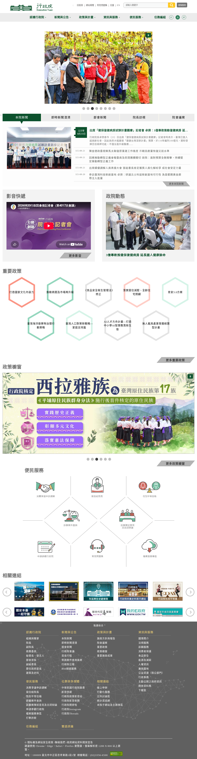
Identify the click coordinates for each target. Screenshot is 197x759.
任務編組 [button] (160, 17)
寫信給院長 (32, 692)
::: (73, 5)
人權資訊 (143, 664)
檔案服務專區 (34, 713)
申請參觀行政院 (35, 709)
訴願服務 (143, 647)
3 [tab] (96, 459)
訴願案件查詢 (34, 700)
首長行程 (67, 655)
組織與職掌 (32, 638)
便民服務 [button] (135, 17)
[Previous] (48, 68)
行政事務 (143, 677)
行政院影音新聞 (71, 700)
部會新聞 (67, 647)
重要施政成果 (105, 655)
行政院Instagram (71, 709)
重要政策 (102, 647)
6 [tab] (109, 459)
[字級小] (171, 18)
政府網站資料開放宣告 (80, 742)
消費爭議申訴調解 (36, 687)
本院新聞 (67, 638)
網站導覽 (90, 5)
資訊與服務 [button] (111, 17)
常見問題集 (102, 5)
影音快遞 (67, 692)
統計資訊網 (103, 700)
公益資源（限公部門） (151, 673)
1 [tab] (87, 459)
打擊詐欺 (31, 718)
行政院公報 (68, 664)
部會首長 (31, 660)
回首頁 (80, 5)
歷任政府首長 (34, 668)
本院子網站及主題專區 (110, 705)
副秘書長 (31, 664)
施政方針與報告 (106, 638)
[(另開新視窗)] (45, 490)
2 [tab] (92, 459)
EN (118, 5)
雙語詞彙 (68, 726)
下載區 (142, 690)
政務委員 (31, 651)
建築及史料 (32, 673)
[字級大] (184, 18)
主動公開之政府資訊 (150, 681)
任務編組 (32, 726)
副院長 (30, 647)
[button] (171, 17)
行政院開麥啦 (69, 705)
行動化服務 (103, 692)
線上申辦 (102, 687)
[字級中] (178, 18)
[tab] (22, 117)
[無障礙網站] (116, 754)
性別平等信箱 (34, 696)
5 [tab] (105, 459)
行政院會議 (68, 651)
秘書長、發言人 (35, 655)
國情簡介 (143, 638)
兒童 (112, 5)
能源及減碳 (144, 660)
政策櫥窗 (102, 651)
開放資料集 (144, 686)
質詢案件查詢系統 (72, 660)
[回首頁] (31, 7)
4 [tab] (100, 459)
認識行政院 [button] (37, 17)
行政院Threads (70, 713)
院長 (28, 643)
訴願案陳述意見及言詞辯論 (41, 705)
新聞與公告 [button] (61, 17)
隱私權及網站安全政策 (40, 742)
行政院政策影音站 (72, 696)
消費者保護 (144, 651)
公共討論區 (103, 696)
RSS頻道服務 (69, 668)
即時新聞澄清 (69, 643)
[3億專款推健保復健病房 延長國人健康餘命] (148, 226)
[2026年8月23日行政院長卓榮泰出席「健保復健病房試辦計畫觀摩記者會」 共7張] (39, 148)
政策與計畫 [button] (86, 17)
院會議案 (102, 643)
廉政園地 (143, 668)
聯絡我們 (60, 742)
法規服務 (143, 643)
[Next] (148, 68)
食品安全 (143, 655)
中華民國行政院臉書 (73, 687)
